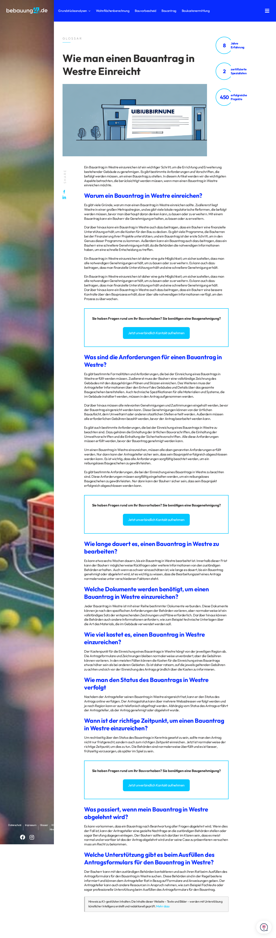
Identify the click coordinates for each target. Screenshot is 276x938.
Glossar (44, 825)
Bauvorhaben (149, 318)
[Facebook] (65, 192)
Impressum (30, 825)
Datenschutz (14, 825)
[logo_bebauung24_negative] (26, 8)
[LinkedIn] (65, 197)
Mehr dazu (162, 906)
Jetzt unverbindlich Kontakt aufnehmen (156, 333)
